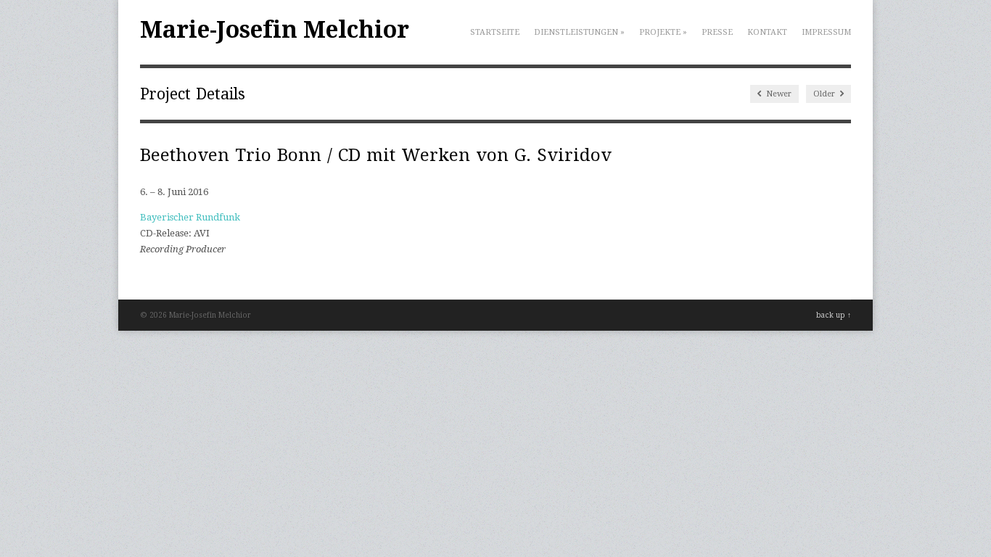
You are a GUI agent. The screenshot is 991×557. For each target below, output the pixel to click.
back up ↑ (833, 315)
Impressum (826, 32)
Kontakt (767, 32)
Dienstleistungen (579, 32)
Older (825, 94)
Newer (777, 94)
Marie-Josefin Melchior (274, 30)
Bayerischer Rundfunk (190, 217)
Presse (717, 32)
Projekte (663, 32)
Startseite (494, 32)
